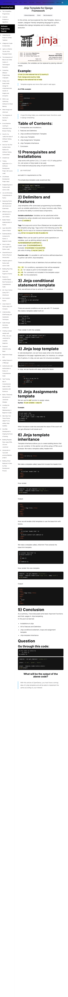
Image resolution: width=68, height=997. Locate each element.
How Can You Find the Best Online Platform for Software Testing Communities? (7, 149)
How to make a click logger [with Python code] (6, 247)
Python (38, 15)
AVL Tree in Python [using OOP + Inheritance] (7, 292)
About (25, 2)
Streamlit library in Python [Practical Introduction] (7, 255)
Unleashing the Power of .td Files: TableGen (7, 37)
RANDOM (38, 2)
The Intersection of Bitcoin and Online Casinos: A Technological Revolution (7, 62)
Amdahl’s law (5, 157)
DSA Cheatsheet (7, 2)
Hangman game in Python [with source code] (7, 263)
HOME (15, 2)
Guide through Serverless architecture (6, 325)
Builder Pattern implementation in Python (7, 222)
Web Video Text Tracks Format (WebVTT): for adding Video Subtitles (6, 420)
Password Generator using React (6, 349)
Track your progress (48, 2)
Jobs (20, 2)
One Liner (31, 2)
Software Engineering (29, 15)
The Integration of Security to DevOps (7, 118)
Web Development (47, 15)
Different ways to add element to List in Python (7, 214)
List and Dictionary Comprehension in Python (7, 195)
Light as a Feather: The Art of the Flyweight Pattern (7, 51)
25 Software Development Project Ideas (5, 179)
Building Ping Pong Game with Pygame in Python (7, 271)
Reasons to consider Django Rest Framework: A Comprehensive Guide (7, 281)
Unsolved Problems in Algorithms (5, 19)
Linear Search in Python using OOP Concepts (7, 306)
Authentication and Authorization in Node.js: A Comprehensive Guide (7, 370)
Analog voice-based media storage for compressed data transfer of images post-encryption (7, 88)
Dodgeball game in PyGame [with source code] (7, 187)
